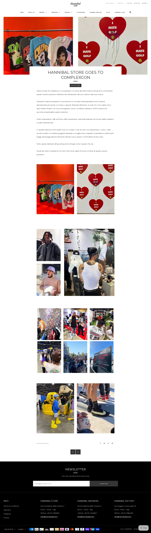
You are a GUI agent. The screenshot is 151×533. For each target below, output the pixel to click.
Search (144, 3)
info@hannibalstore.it (48, 517)
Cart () (137, 3)
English (120, 3)
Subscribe (104, 483)
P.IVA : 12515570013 (126, 529)
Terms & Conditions (11, 506)
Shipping (7, 514)
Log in (129, 3)
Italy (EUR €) (110, 3)
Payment (7, 510)
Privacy (6, 518)
